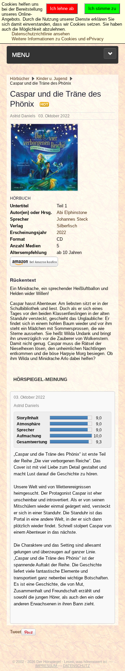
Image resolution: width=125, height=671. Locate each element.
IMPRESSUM (46, 666)
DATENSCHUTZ (76, 666)
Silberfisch (67, 225)
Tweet (15, 631)
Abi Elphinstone (72, 212)
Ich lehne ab (62, 8)
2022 (61, 232)
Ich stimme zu (102, 8)
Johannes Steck (72, 219)
